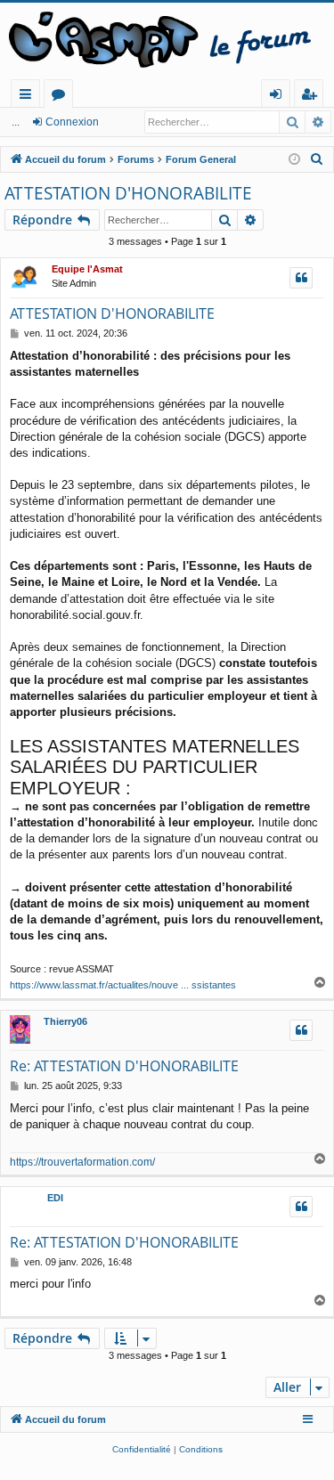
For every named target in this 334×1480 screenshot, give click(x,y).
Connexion (72, 122)
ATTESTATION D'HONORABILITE (128, 193)
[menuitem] (317, 159)
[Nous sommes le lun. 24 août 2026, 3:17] (294, 160)
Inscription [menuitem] (312, 96)
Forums (62, 96)
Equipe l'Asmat (87, 269)
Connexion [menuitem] (279, 96)
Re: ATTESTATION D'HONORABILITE (124, 1066)
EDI (55, 1197)
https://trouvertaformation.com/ (82, 1162)
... (16, 122)
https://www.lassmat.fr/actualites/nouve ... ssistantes (123, 985)
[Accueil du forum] (167, 41)
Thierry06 (65, 1021)
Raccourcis (29, 96)
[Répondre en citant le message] (301, 278)
